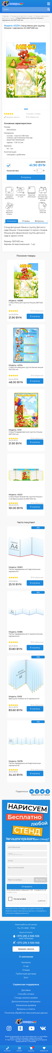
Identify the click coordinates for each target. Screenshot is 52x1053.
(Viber (21, 938)
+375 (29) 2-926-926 (27, 936)
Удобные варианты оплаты (9, 212)
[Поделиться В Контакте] (31, 791)
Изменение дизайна (26, 1005)
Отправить (27, 886)
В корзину (35, 316)
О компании (26, 956)
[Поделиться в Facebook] (37, 791)
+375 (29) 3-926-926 (27, 942)
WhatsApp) (28, 938)
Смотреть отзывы (33, 114)
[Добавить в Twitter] (42, 791)
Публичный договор (26, 974)
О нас (26, 966)
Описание (12, 221)
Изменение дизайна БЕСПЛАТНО (9, 196)
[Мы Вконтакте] (43, 1028)
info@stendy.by (12, 892)
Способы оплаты (26, 994)
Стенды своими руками (26, 998)
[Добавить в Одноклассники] (47, 791)
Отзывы (26, 221)
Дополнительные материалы (26, 1001)
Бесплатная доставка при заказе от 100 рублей (42, 197)
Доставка (26, 990)
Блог (26, 977)
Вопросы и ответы (26, 1009)
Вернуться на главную (40, 795)
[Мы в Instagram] (9, 1028)
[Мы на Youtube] (31, 1028)
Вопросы (39, 221)
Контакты (26, 962)
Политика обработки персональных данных (26, 1013)
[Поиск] (48, 9)
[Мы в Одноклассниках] (20, 1028)
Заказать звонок (13, 117)
